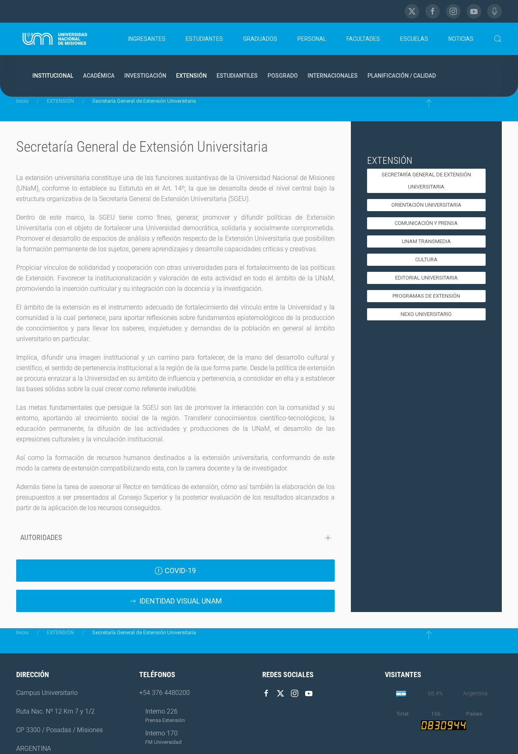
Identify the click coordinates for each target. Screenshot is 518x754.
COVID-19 (180, 570)
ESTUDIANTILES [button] (237, 75)
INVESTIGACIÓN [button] (145, 75)
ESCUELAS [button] (414, 39)
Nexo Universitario (426, 314)
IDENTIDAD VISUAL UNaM (180, 601)
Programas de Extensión (426, 296)
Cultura (426, 259)
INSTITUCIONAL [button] (52, 75)
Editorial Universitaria (426, 278)
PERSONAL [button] (311, 39)
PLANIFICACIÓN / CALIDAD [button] (401, 75)
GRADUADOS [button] (260, 39)
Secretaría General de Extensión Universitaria (426, 181)
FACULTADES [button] (363, 39)
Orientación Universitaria (426, 205)
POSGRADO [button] (282, 75)
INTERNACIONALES (333, 75)
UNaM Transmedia (426, 241)
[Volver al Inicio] (55, 39)
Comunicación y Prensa (426, 223)
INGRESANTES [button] (147, 39)
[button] (498, 39)
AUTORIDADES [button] (41, 537)
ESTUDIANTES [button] (204, 39)
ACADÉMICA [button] (99, 75)
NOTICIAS (460, 39)
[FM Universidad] (494, 11)
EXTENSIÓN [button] (191, 75)
